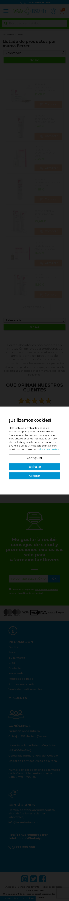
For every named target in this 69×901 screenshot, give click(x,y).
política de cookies (47, 449)
